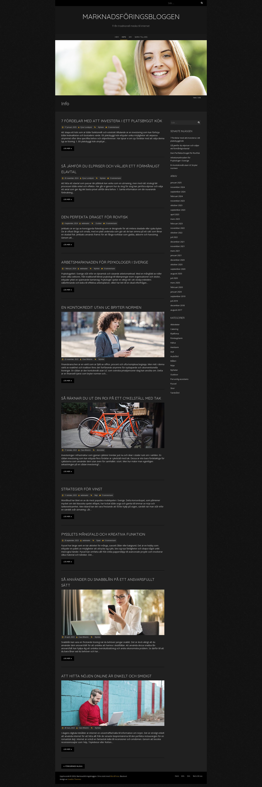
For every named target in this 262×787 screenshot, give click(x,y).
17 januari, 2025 (70, 127)
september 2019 (177, 296)
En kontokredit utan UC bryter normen (101, 307)
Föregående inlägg (73, 766)
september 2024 (177, 191)
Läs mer (67, 149)
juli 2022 (174, 237)
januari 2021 (176, 255)
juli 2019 (174, 300)
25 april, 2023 (69, 637)
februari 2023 (176, 223)
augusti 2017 (176, 310)
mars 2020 (175, 282)
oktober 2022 (176, 232)
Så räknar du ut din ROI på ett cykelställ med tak (111, 398)
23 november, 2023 (71, 359)
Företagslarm (176, 338)
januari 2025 (176, 182)
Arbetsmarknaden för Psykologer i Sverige (104, 262)
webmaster (85, 223)
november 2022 (177, 228)
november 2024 (177, 187)
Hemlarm (174, 347)
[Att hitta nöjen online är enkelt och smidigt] (112, 681)
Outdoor (99, 223)
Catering (174, 329)
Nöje (96, 495)
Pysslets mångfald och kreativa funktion (103, 534)
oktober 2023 (176, 205)
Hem (117, 37)
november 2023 (177, 200)
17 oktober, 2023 (70, 450)
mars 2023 (175, 219)
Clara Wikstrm (87, 359)
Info (124, 37)
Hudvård (174, 356)
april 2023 (174, 214)
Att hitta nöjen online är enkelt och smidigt (106, 676)
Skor (172, 388)
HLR (172, 351)
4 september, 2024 (71, 223)
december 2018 (177, 305)
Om (130, 37)
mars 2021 (175, 250)
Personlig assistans (179, 379)
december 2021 (177, 241)
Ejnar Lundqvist (86, 127)
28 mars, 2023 (69, 728)
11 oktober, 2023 (70, 495)
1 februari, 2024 (70, 268)
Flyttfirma (174, 333)
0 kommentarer (113, 127)
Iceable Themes (74, 779)
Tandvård (174, 392)
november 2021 (177, 246)
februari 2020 (176, 287)
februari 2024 (176, 196)
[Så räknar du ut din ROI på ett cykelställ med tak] (112, 404)
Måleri (173, 361)
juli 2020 (174, 278)
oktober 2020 (176, 264)
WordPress (114, 776)
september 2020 (177, 269)
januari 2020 (176, 291)
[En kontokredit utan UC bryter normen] (112, 313)
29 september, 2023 (71, 540)
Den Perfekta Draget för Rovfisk (94, 217)
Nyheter (101, 127)
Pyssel (98, 540)
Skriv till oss (141, 37)
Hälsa (173, 342)
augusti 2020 (176, 273)
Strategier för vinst (81, 489)
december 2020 (177, 260)
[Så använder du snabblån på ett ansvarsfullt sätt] (112, 591)
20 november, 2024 (71, 178)
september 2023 (177, 210)
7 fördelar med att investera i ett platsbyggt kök (111, 121)
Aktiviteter (100, 450)
